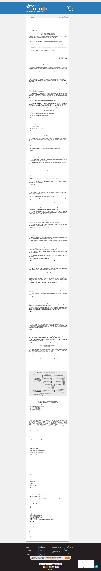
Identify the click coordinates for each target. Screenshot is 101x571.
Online (27, 546)
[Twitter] (72, 15)
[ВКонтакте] (71, 15)
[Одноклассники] (73, 15)
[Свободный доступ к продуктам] (69, 7)
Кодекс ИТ (51, 569)
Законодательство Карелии (43, 546)
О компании (28, 554)
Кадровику (40, 550)
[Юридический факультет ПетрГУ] (51, 566)
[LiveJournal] (75, 15)
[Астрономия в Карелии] (45, 566)
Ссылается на (32, 17)
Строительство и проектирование (57, 546)
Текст (27, 17)
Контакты (27, 551)
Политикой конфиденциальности (52, 558)
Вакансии (27, 553)
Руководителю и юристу (43, 547)
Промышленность (54, 553)
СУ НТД (53, 555)
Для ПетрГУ (28, 547)
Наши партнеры (28, 550)
